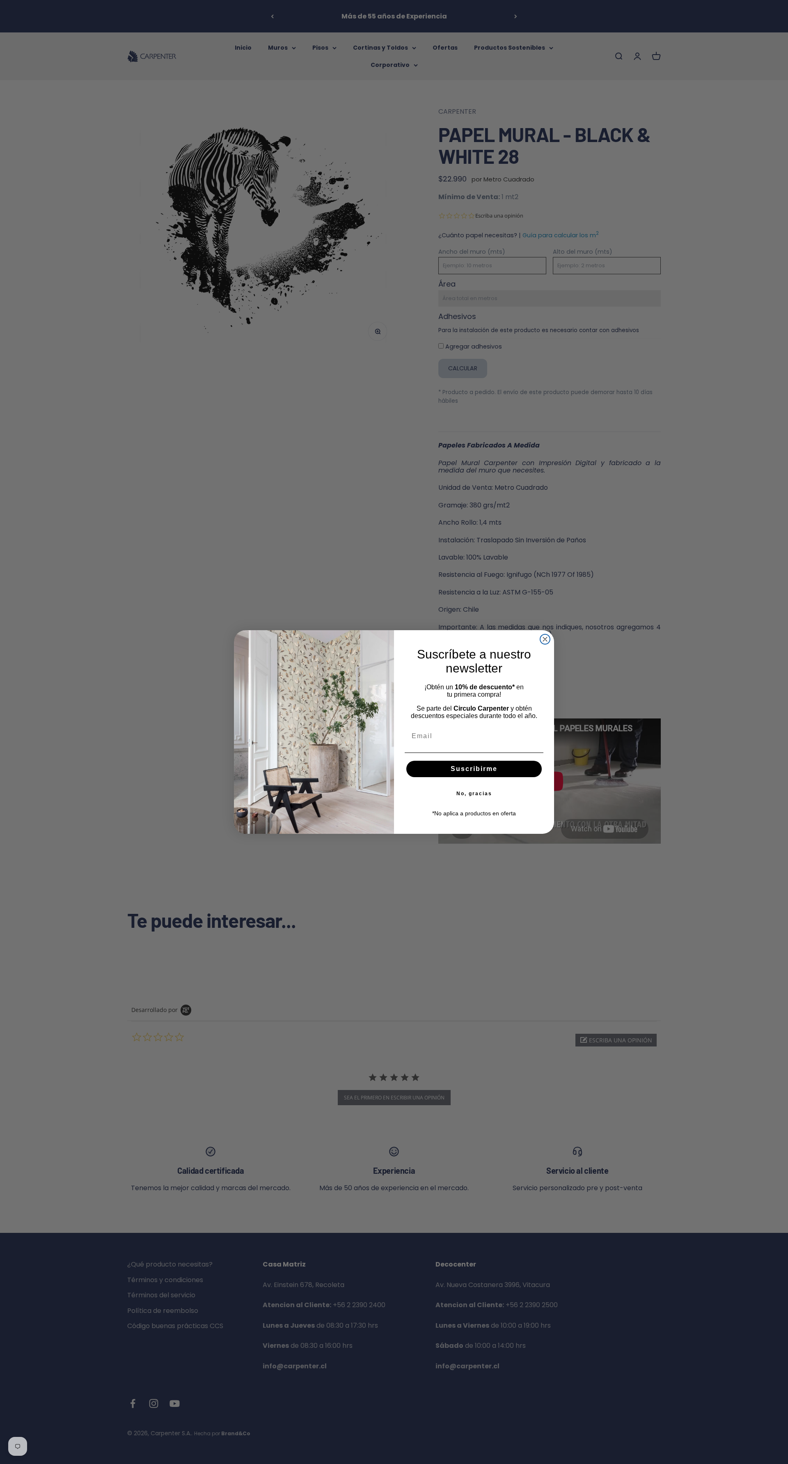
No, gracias (474, 793)
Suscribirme (474, 768)
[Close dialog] (545, 639)
